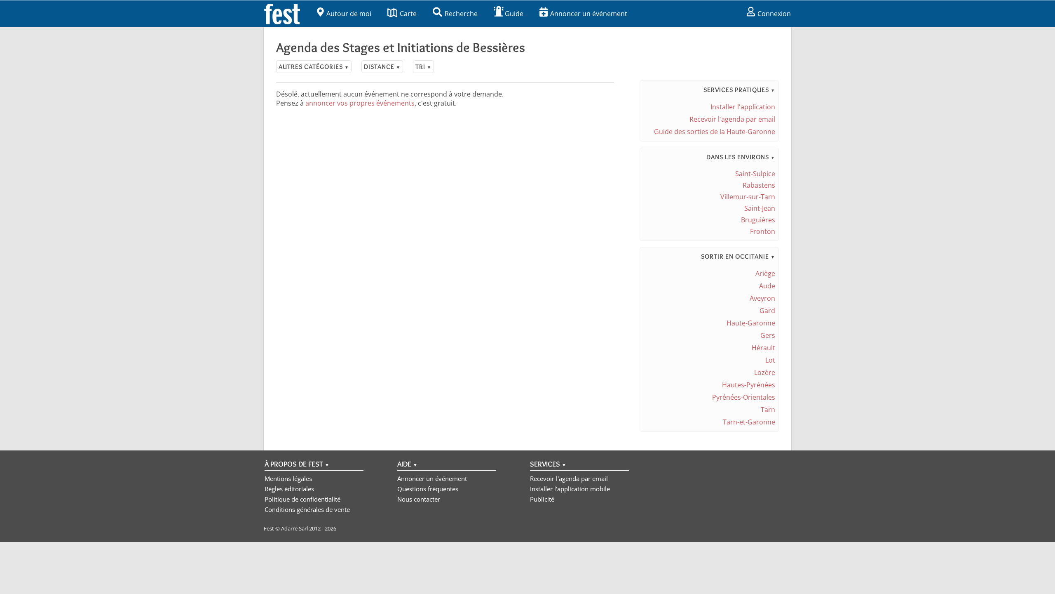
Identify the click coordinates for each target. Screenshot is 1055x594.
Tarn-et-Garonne (749, 422)
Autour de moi (348, 13)
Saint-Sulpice (755, 173)
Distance (382, 67)
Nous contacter (418, 499)
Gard (767, 310)
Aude (767, 285)
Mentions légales (288, 478)
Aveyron (762, 298)
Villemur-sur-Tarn (747, 196)
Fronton (762, 231)
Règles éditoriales (289, 489)
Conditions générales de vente (307, 509)
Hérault (763, 347)
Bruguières (758, 219)
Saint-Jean (759, 208)
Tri (423, 67)
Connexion (774, 13)
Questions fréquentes (427, 489)
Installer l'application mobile (570, 489)
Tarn (768, 409)
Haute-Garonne (751, 323)
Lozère (764, 372)
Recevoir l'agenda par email (732, 119)
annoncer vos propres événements (360, 103)
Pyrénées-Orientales (743, 397)
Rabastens (759, 185)
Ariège (765, 273)
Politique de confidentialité (302, 499)
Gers (767, 335)
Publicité (542, 499)
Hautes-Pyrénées (748, 384)
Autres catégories (314, 67)
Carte (408, 13)
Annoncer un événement (588, 13)
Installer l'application (742, 106)
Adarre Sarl (294, 528)
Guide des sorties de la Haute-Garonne (714, 131)
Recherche (461, 13)
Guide (514, 13)
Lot (770, 360)
